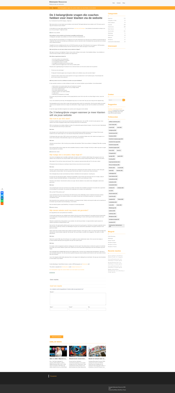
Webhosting (110, 35)
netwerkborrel (113, 179)
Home (51, 7)
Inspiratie (110, 24)
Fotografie (112, 153)
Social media (111, 31)
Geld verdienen (111, 22)
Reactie (52, 291)
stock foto (112, 196)
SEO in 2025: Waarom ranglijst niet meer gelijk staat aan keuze (58, 358)
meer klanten (113, 176)
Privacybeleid (53, 376)
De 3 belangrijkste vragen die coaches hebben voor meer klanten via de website (67, 269)
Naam (51, 306)
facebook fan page (114, 141)
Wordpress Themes (112, 244)
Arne (109, 259)
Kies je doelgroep (114, 164)
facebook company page (116, 138)
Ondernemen (111, 26)
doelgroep (112, 130)
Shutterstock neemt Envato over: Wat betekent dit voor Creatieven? (77, 358)
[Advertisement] (113, 70)
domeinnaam (113, 133)
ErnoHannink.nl (65, 266)
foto (119, 150)
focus (111, 150)
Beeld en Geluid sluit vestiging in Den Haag (97, 358)
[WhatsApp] (2, 200)
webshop (112, 213)
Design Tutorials (111, 240)
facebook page (113, 144)
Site (89, 306)
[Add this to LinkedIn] (2, 198)
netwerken (112, 182)
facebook (112, 136)
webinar (112, 210)
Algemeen (55, 7)
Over (114, 2)
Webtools (110, 37)
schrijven (120, 187)
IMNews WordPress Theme (120, 389)
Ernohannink (54, 20)
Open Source (111, 28)
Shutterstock (85, 264)
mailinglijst (112, 173)
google (111, 156)
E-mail (70, 306)
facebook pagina (114, 147)
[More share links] (2, 203)
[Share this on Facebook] (2, 192)
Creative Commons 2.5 (77, 266)
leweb (111, 170)
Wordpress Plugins (112, 242)
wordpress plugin (114, 219)
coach (111, 127)
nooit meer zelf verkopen (79, 28)
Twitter (120, 199)
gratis (120, 156)
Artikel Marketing (111, 236)
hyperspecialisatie (114, 161)
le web (120, 167)
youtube (112, 222)
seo (111, 190)
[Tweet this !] (2, 195)
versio (111, 205)
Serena (109, 255)
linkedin (119, 170)
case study (112, 124)
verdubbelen (112, 202)
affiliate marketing (114, 121)
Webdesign (110, 33)
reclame (111, 187)
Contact (119, 2)
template (112, 199)
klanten (112, 167)
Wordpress (110, 39)
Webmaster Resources (58, 2)
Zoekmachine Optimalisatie (114, 41)
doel (119, 127)
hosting (112, 159)
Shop (124, 2)
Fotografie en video (112, 20)
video (119, 205)
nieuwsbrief (113, 184)
